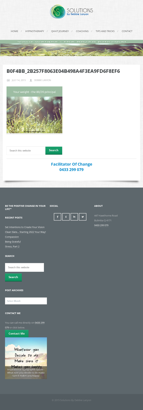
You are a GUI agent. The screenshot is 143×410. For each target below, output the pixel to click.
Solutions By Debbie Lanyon (71, 12)
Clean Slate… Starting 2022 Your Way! (25, 232)
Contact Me (17, 333)
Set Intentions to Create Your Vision (25, 227)
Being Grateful (13, 241)
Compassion (12, 236)
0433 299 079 (71, 169)
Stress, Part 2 (12, 246)
